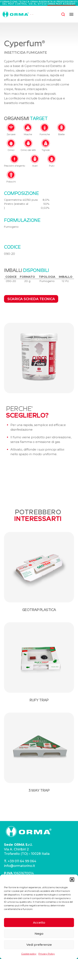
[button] (72, 880)
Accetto (39, 922)
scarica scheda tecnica (31, 299)
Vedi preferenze (39, 945)
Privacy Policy (46, 953)
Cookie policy (28, 953)
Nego (39, 933)
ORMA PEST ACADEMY (61, 4)
